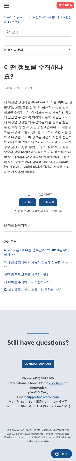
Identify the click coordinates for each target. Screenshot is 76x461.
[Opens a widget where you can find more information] (61, 454)
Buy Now (65, 5)
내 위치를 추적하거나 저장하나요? (28, 282)
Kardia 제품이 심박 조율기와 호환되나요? (33, 289)
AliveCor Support (14, 17)
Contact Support (38, 364)
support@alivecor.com (43, 397)
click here (56, 383)
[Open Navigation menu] (6, 5)
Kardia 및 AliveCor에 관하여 (43, 17)
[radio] (27, 202)
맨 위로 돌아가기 (15, 225)
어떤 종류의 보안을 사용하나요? (26, 274)
